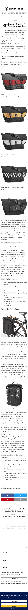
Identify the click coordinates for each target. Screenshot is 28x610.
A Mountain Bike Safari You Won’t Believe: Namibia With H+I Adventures (14, 509)
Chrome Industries (6, 488)
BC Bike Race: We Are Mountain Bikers (14, 515)
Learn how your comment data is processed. (14, 583)
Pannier (19, 488)
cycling (15, 488)
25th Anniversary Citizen (13, 51)
